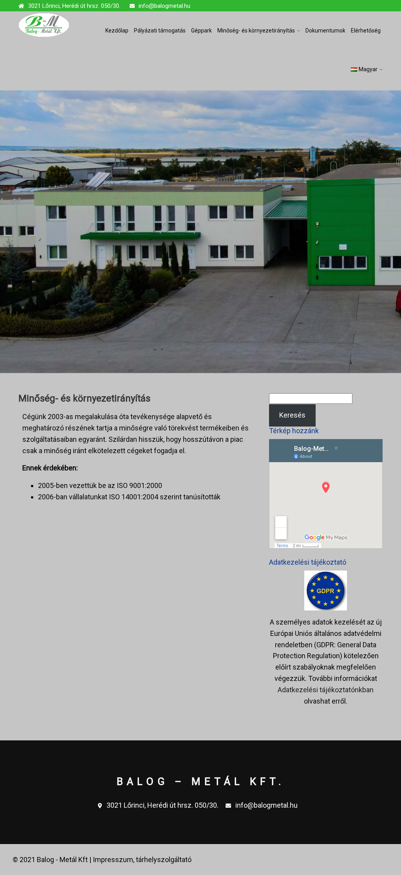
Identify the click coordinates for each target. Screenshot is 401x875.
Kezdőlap (116, 30)
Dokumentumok (325, 30)
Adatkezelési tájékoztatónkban (326, 690)
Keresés (292, 415)
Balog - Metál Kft (62, 859)
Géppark (201, 30)
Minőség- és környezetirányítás (256, 30)
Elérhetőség (366, 30)
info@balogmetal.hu (164, 5)
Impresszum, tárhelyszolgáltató (142, 859)
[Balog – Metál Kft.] (43, 25)
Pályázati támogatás (160, 30)
